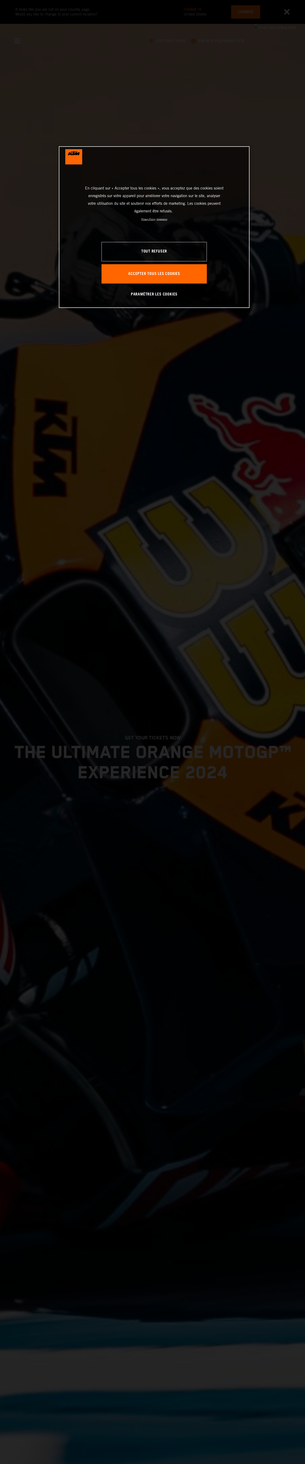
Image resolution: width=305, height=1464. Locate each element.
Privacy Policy (148, 219)
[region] (154, 227)
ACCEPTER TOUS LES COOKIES (154, 274)
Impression (162, 219)
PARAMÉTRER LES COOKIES (154, 294)
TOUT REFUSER (154, 251)
